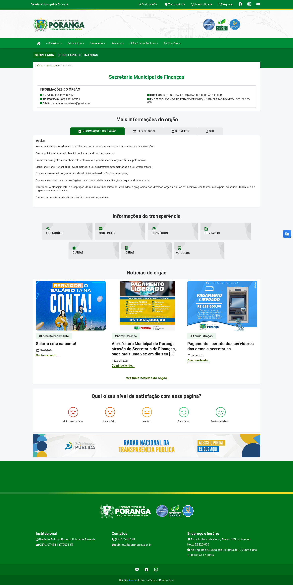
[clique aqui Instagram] (156, 569)
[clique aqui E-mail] (137, 569)
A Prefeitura (53, 43)
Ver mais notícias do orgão (146, 378)
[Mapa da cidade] (146, 476)
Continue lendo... (47, 355)
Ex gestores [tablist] (145, 131)
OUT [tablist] (211, 131)
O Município (75, 43)
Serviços (116, 43)
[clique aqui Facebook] (146, 569)
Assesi (132, 580)
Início (39, 65)
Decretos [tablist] (181, 131)
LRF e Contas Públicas (143, 43)
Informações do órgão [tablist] (98, 131)
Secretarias (97, 43)
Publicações (171, 43)
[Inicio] (38, 43)
